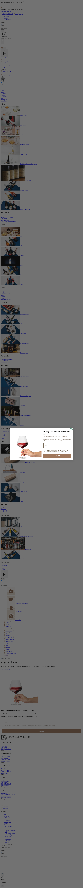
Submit (57, 456)
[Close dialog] (71, 429)
